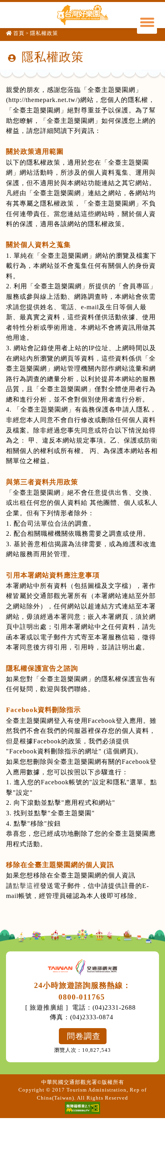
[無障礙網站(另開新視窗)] (82, 1108)
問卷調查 (84, 1036)
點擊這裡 (26, 885)
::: (9, 54)
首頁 (18, 33)
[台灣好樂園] (82, 15)
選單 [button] (147, 24)
